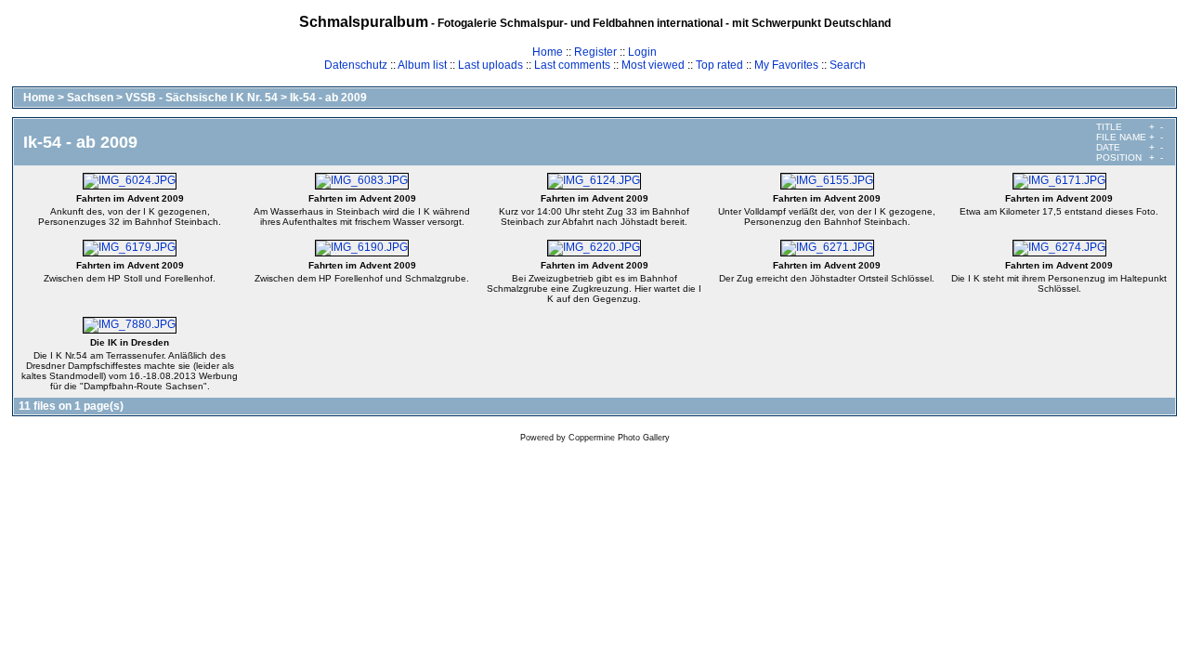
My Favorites (786, 65)
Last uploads (490, 65)
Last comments (572, 65)
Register (595, 52)
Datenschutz (355, 65)
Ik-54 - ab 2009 (328, 97)
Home (547, 52)
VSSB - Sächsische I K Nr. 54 (201, 97)
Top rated (719, 65)
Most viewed (653, 65)
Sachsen (90, 97)
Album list (422, 65)
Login (642, 52)
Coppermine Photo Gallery (619, 437)
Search (848, 65)
